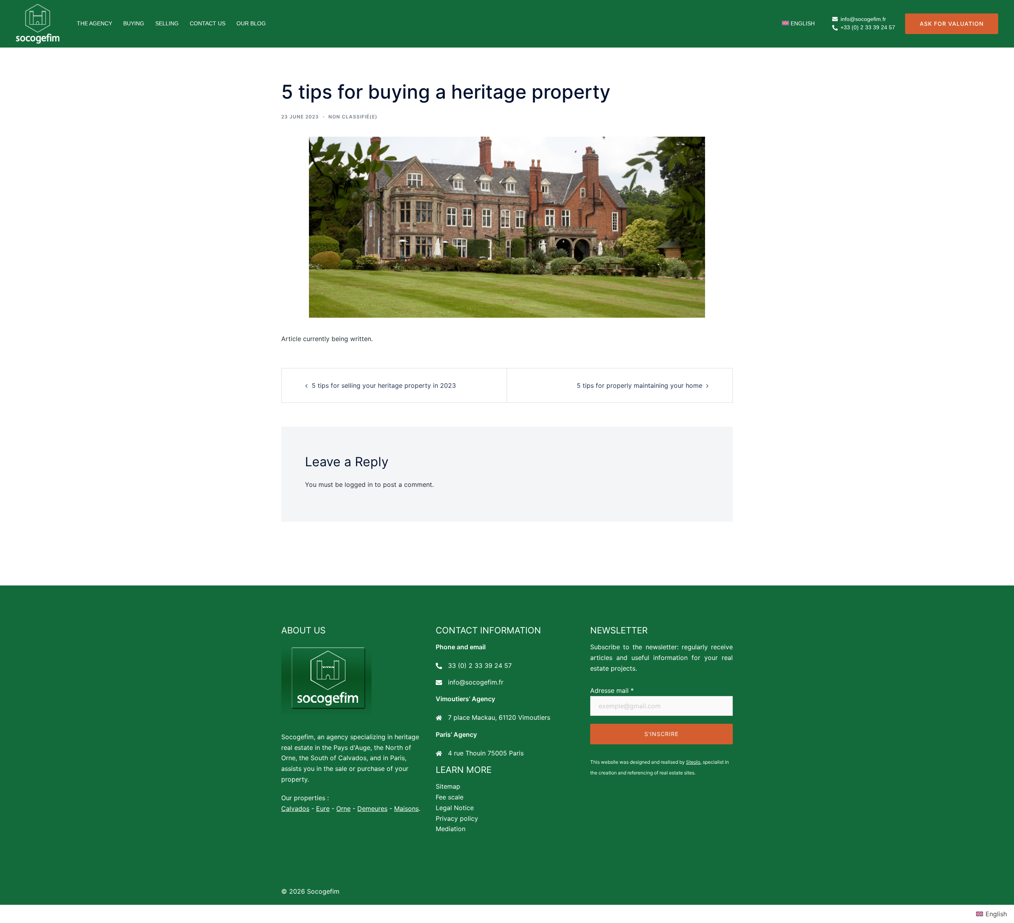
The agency (94, 23)
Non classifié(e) (352, 117)
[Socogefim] (37, 23)
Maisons (406, 808)
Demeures (372, 808)
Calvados (295, 808)
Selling (167, 23)
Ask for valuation (952, 23)
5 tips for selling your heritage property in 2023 (384, 385)
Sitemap (448, 786)
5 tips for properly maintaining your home (639, 385)
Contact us (207, 23)
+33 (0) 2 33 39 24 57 (868, 28)
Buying (133, 23)
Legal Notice (455, 808)
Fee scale (449, 797)
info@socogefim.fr (863, 19)
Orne (343, 808)
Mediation (450, 829)
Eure (323, 808)
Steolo (693, 762)
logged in (359, 484)
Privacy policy (457, 818)
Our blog (251, 23)
